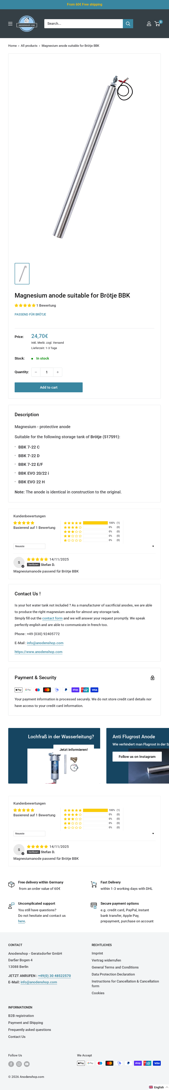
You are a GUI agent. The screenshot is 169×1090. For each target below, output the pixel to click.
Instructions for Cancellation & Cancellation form (125, 983)
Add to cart (49, 387)
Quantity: (22, 372)
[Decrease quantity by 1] (36, 372)
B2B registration (21, 1016)
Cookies (98, 993)
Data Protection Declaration (113, 974)
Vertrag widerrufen (106, 960)
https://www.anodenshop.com (38, 652)
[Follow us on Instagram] (19, 1064)
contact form (52, 618)
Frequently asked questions (29, 1030)
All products (29, 46)
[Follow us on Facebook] (11, 1064)
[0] (157, 23)
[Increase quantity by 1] (57, 372)
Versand (58, 342)
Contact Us (17, 1037)
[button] (25, 305)
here (21, 921)
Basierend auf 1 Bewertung (34, 528)
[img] (38, 559)
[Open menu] (10, 23)
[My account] (149, 23)
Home (12, 46)
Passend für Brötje (30, 314)
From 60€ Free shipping (84, 4)
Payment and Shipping (25, 1023)
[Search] (128, 23)
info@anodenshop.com (45, 643)
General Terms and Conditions (115, 967)
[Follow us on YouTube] (27, 1064)
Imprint (97, 953)
